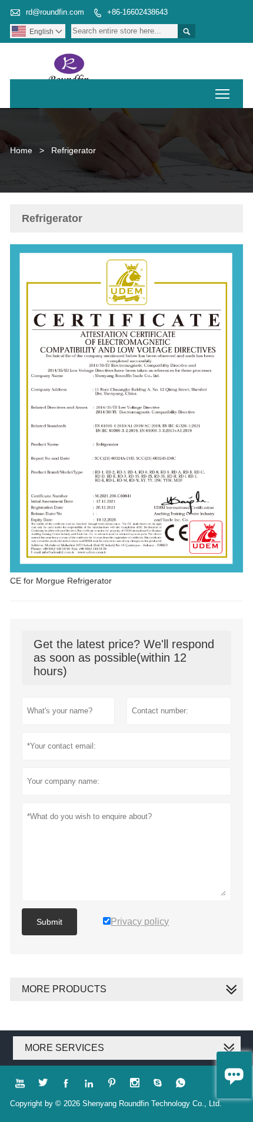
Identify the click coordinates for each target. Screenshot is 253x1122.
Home (21, 150)
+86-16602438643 (137, 12)
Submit (49, 921)
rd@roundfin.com (55, 12)
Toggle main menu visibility (222, 93)
